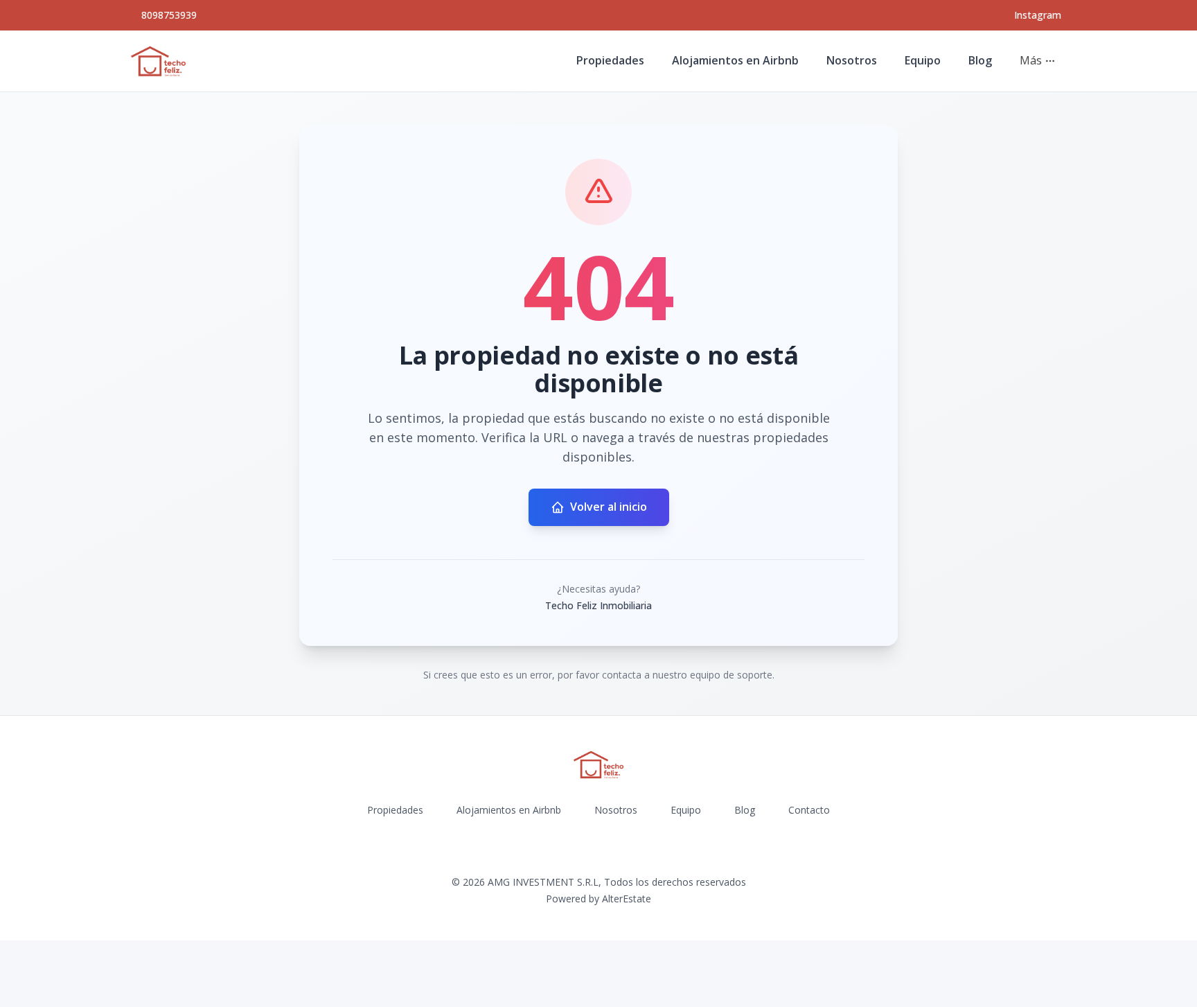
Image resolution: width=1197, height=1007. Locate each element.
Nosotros (851, 60)
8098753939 (169, 14)
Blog (980, 60)
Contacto (809, 809)
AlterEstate (626, 898)
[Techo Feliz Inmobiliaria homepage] (158, 61)
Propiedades (610, 60)
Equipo (923, 60)
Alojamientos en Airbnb (735, 60)
